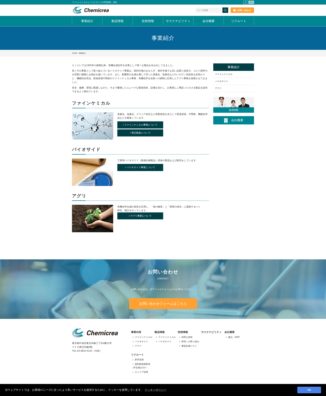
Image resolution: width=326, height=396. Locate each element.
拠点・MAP (234, 337)
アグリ (218, 88)
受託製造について (140, 132)
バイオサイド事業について (141, 167)
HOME (74, 53)
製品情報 (117, 21)
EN (251, 2)
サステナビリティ (178, 21)
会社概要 (208, 21)
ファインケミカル (224, 74)
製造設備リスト (189, 346)
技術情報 (148, 21)
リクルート (238, 21)
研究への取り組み (190, 341)
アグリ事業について (141, 215)
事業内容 (136, 332)
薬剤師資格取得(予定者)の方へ (141, 366)
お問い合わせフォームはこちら (163, 303)
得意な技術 (187, 337)
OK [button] (309, 390)
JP (246, 2)
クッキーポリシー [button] (155, 389)
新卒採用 (139, 359)
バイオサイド (221, 81)
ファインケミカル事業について (141, 124)
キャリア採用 (141, 372)
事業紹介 (87, 21)
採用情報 (233, 110)
